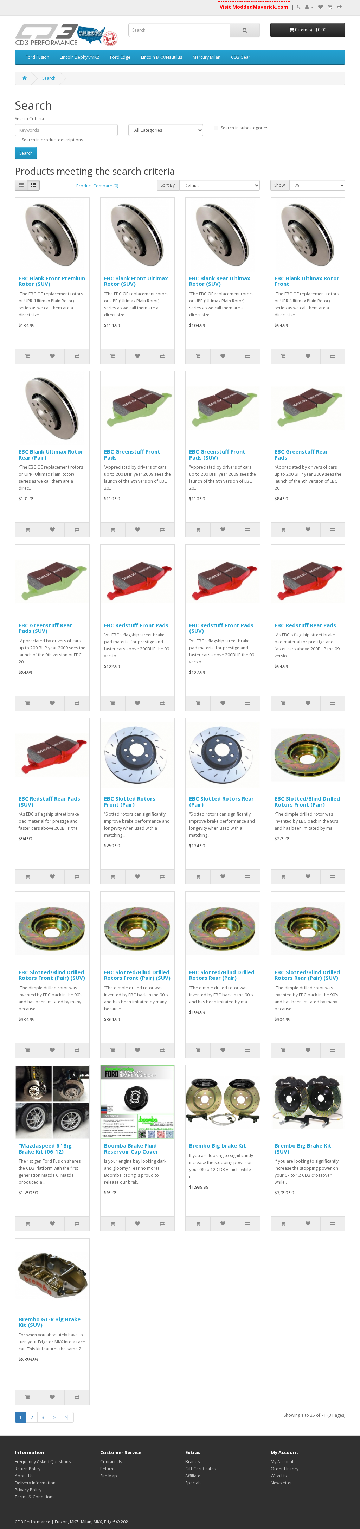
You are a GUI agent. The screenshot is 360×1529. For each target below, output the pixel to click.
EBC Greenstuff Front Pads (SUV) (217, 454)
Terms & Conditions (34, 1497)
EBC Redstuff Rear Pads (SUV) (49, 801)
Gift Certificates (200, 1469)
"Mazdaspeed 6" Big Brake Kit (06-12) (45, 1148)
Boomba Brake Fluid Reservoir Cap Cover (131, 1148)
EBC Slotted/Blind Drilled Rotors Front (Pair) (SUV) (52, 975)
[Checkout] (339, 7)
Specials (193, 1483)
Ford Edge (120, 57)
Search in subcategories (244, 128)
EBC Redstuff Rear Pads (305, 625)
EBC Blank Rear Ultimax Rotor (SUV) (219, 281)
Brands (192, 1462)
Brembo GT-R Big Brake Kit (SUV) (50, 1322)
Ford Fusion (37, 57)
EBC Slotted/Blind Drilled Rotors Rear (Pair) (222, 975)
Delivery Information (35, 1483)
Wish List (279, 1476)
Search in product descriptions (52, 140)
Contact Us (111, 1462)
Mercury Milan (206, 57)
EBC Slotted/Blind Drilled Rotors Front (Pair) (307, 801)
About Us (24, 1476)
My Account (282, 1462)
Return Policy (27, 1469)
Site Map (108, 1476)
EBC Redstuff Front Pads (136, 625)
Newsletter (281, 1483)
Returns (107, 1469)
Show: (280, 185)
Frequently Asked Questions (43, 1462)
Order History (284, 1469)
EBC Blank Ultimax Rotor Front (307, 281)
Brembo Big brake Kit (217, 1145)
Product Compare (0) (97, 186)
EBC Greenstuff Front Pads (132, 454)
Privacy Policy (28, 1490)
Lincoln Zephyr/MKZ (79, 57)
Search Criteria (29, 119)
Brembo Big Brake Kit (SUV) (303, 1148)
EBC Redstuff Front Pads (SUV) (221, 628)
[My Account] (309, 7)
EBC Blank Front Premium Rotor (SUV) (52, 281)
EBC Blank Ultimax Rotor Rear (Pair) (51, 454)
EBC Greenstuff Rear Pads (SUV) (45, 628)
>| (66, 1417)
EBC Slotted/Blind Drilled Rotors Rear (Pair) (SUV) (307, 975)
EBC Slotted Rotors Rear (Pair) (221, 801)
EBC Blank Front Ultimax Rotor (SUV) (136, 281)
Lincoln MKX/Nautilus (161, 57)
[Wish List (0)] (320, 7)
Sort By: (168, 185)
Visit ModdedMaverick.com (254, 7)
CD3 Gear (240, 57)
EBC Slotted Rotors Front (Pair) (129, 801)
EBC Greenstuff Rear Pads (301, 454)
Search (49, 78)
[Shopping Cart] (330, 7)
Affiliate (192, 1476)
